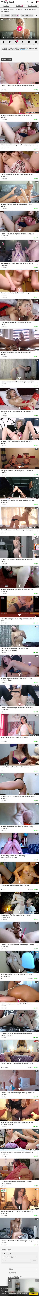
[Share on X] (35, 20)
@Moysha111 (24, 49)
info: (11, 1269)
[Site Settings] (36, 2)
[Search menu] (28, 2)
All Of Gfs (5, 978)
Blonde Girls (5, 15)
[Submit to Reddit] (31, 20)
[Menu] (32, 2)
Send (34, 1261)
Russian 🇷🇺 (15, 15)
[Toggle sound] (9, 1280)
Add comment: (6, 1254)
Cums (4, 889)
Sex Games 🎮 (32, 6)
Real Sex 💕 (19, 6)
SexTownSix (5, 1067)
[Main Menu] (2, 2)
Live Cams (6, 6)
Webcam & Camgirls (27, 15)
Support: (12, 1273)
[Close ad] (37, 1280)
